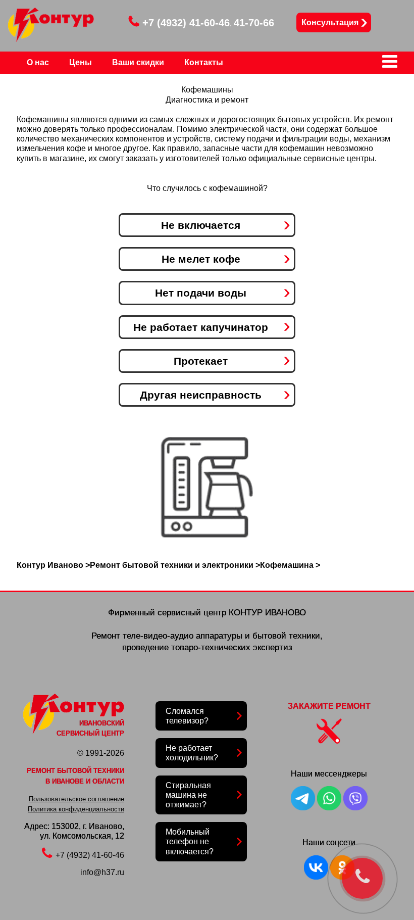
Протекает (201, 361)
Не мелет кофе (201, 259)
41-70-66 (254, 22)
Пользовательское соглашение (76, 799)
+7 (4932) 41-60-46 (186, 22)
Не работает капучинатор (200, 327)
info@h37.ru (102, 872)
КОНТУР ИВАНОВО (267, 612)
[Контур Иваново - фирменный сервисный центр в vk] (316, 877)
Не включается (200, 225)
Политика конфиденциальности (76, 809)
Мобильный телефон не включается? (190, 841)
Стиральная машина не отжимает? (188, 795)
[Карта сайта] (389, 65)
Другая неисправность (201, 395)
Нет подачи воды (200, 293)
